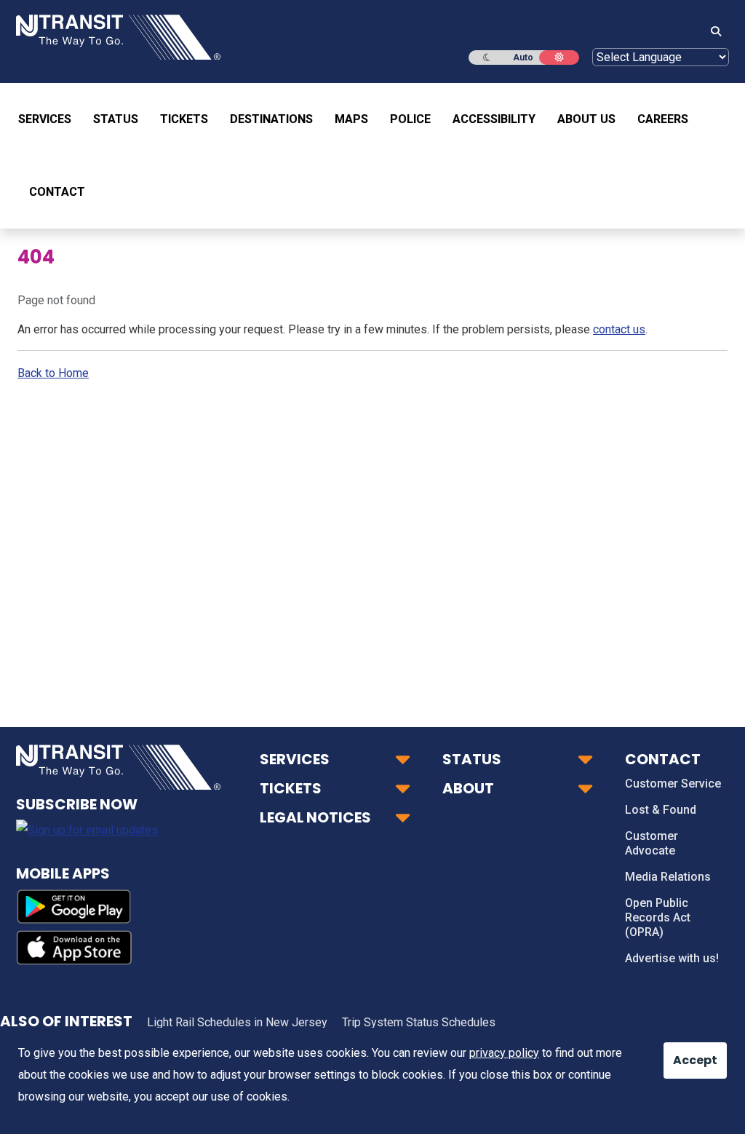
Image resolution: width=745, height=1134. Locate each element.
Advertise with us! (672, 958)
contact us (619, 329)
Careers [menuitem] (662, 119)
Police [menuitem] (410, 119)
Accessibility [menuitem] (494, 119)
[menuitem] (50, 119)
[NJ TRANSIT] (118, 36)
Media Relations (668, 877)
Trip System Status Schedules (418, 1022)
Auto (523, 57)
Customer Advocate (651, 843)
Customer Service (673, 783)
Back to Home (53, 373)
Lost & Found (660, 810)
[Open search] (711, 32)
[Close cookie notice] (683, 1053)
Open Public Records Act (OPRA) (657, 917)
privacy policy (504, 1053)
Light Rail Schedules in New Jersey (237, 1022)
